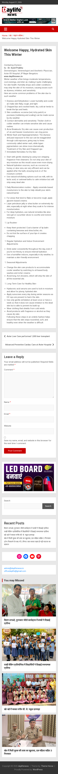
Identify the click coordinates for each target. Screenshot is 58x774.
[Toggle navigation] (5, 29)
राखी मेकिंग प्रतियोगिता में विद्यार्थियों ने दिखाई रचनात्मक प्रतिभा (26, 531)
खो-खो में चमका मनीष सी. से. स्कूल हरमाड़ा (19, 535)
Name (7, 402)
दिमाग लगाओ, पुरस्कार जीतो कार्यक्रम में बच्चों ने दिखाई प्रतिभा (26, 528)
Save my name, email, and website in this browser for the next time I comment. (27, 442)
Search (7, 500)
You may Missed (14, 580)
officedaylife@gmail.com (15, 571)
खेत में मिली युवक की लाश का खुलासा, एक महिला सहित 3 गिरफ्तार (27, 538)
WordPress (38, 769)
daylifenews (23, 766)
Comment (9, 369)
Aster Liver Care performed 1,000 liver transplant (28, 336)
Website (7, 426)
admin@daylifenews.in (14, 568)
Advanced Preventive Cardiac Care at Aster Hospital (28, 344)
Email (7, 414)
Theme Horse (47, 766)
